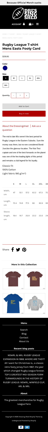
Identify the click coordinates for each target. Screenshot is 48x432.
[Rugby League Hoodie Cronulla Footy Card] (34, 313)
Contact (24, 337)
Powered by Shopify (29, 421)
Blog (24, 333)
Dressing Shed (24, 417)
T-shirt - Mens (15, 34)
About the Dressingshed (15, 126)
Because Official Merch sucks (24, 2)
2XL (38, 78)
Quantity (6, 95)
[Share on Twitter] (18, 249)
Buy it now (24, 114)
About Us (24, 341)
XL (30, 78)
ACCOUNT (17, 24)
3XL (5, 85)
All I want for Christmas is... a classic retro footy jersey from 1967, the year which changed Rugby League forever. (24, 367)
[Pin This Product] (24, 249)
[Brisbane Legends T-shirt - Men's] (34, 288)
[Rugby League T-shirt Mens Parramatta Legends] (13, 313)
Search (24, 329)
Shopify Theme (34, 417)
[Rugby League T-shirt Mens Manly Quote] (13, 288)
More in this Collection (24, 264)
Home (4, 34)
